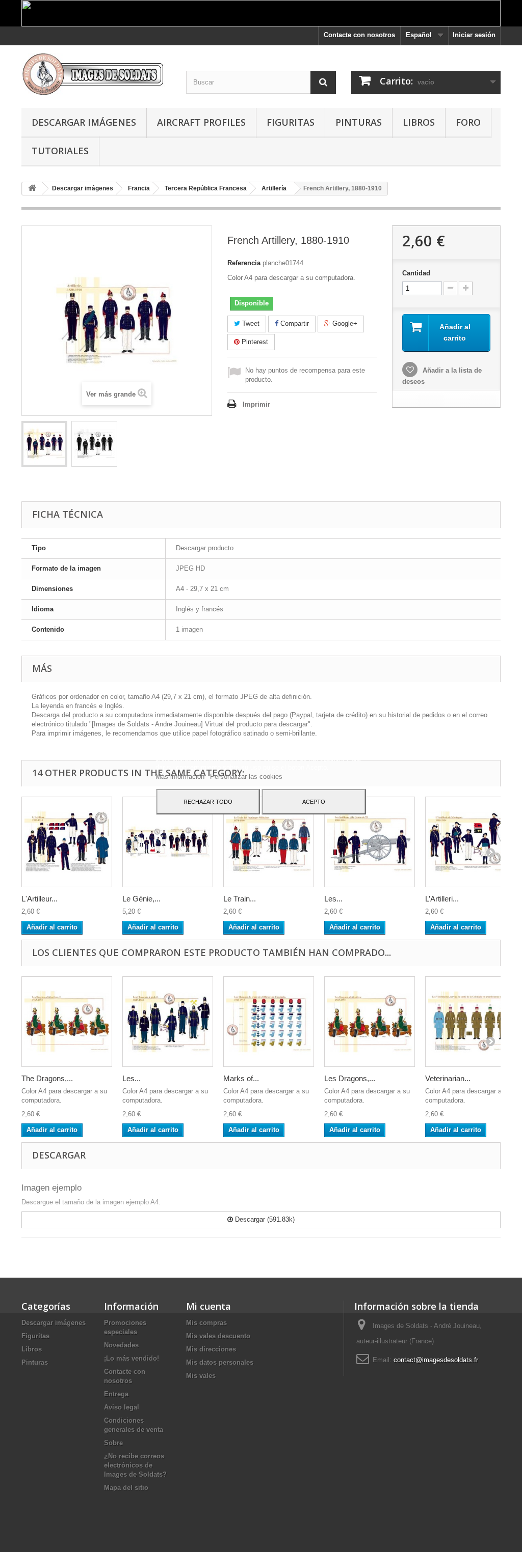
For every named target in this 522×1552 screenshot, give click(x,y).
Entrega (116, 1394)
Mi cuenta (208, 1306)
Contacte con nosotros (359, 35)
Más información (180, 776)
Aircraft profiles (201, 122)
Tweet (249, 323)
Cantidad (416, 273)
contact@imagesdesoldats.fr (436, 1360)
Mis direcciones (211, 1349)
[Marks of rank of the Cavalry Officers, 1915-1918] (268, 1021)
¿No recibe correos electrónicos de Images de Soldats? (135, 1465)
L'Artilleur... (39, 898)
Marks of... (241, 1078)
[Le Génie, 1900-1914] (167, 842)
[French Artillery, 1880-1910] (44, 443)
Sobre (113, 1443)
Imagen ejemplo (51, 1188)
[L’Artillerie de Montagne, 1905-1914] (470, 842)
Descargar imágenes (84, 122)
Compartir (293, 323)
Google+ (343, 323)
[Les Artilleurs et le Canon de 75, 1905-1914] (369, 842)
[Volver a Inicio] (32, 188)
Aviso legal (121, 1407)
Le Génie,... (141, 898)
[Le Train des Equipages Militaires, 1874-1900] (268, 842)
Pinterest (254, 342)
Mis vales (201, 1375)
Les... (333, 898)
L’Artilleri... (442, 898)
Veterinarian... (448, 1078)
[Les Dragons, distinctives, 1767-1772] (369, 1021)
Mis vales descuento (218, 1336)
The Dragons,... (47, 1078)
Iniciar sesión (474, 35)
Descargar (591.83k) (264, 1219)
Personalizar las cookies (246, 776)
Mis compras (206, 1323)
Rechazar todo (208, 802)
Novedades (121, 1345)
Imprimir (256, 404)
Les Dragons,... (349, 1078)
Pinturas (358, 122)
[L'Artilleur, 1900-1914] (66, 842)
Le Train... (239, 898)
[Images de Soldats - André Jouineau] (96, 74)
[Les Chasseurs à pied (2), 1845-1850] (167, 1021)
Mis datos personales (219, 1362)
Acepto (313, 802)
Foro (468, 122)
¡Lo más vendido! (131, 1358)
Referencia (243, 263)
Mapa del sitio (126, 1487)
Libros (419, 122)
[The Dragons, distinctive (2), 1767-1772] (66, 1021)
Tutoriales (60, 151)
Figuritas (291, 122)
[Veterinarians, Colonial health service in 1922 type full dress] (470, 1021)
